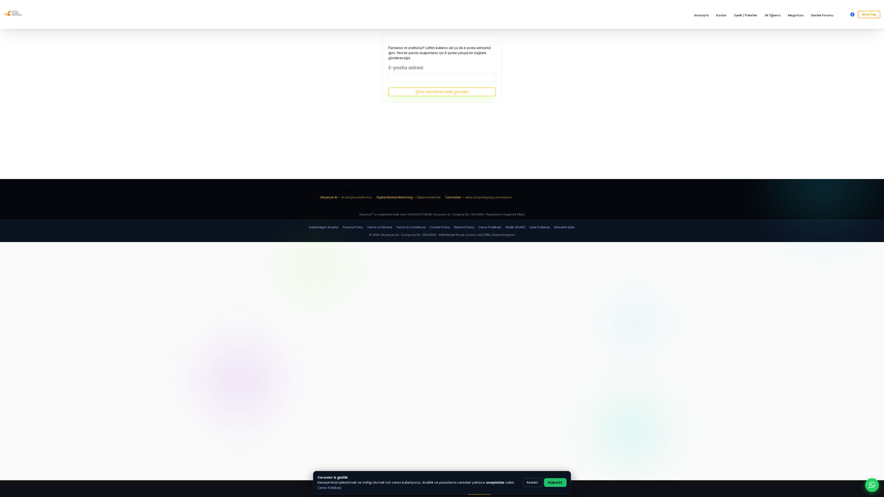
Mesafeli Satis (564, 227)
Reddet (532, 482)
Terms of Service (379, 227)
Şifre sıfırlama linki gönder (442, 92)
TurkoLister (478, 197)
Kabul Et (555, 482)
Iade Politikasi (539, 227)
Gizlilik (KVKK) (515, 227)
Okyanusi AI (346, 197)
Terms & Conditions (411, 227)
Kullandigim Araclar (324, 227)
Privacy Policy (353, 227)
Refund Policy (464, 227)
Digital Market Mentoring (409, 197)
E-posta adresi (405, 67)
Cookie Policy (440, 227)
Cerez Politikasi (329, 487)
